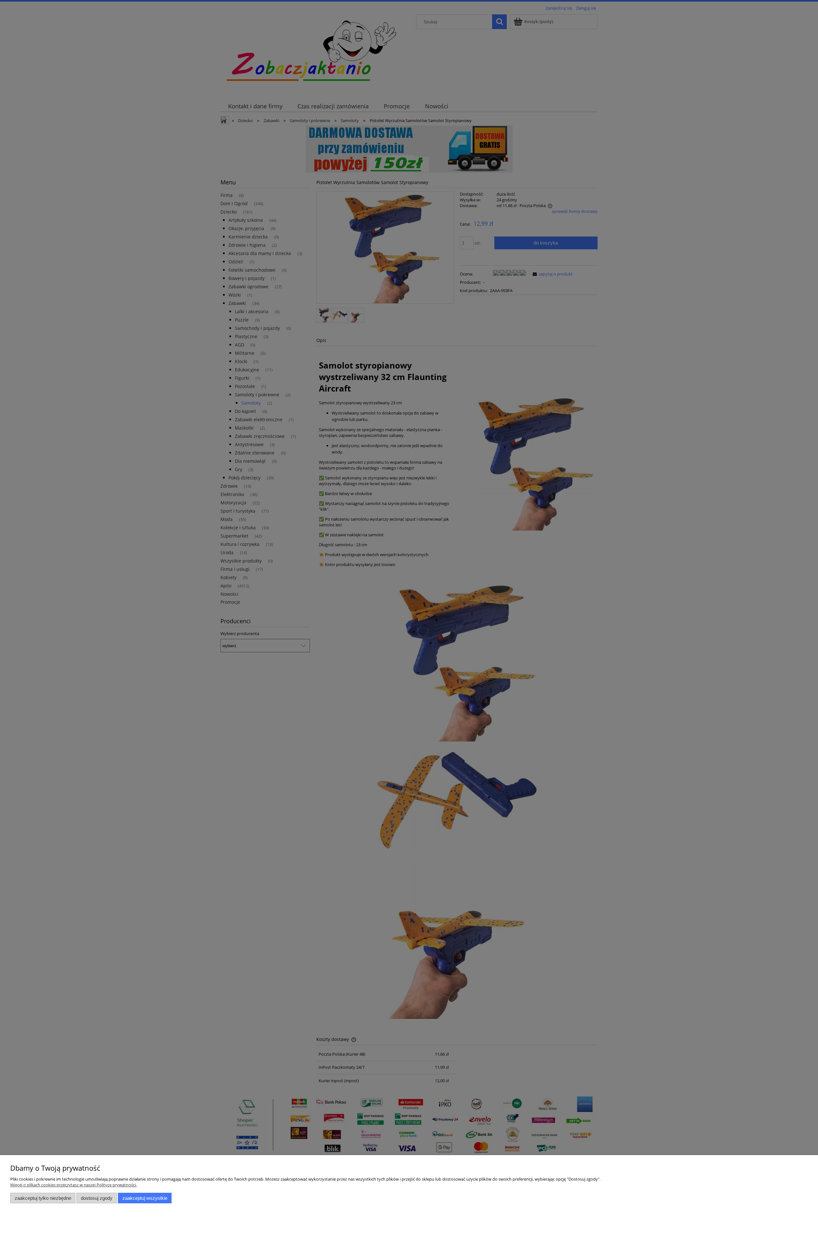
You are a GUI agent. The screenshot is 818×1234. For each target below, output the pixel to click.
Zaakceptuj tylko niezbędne (43, 1198)
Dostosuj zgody (96, 1198)
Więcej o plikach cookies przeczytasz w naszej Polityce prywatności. (73, 1185)
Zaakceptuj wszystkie (144, 1198)
